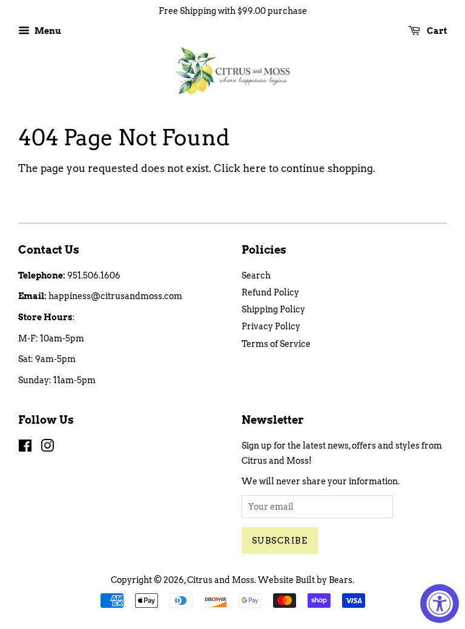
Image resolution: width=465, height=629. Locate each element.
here (254, 168)
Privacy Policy (271, 326)
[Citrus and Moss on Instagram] (47, 448)
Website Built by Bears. (306, 580)
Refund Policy (270, 292)
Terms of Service (276, 343)
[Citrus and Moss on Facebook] (25, 448)
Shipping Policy (273, 309)
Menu (47, 31)
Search (256, 275)
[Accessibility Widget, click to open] (439, 603)
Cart (436, 31)
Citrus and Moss (220, 580)
